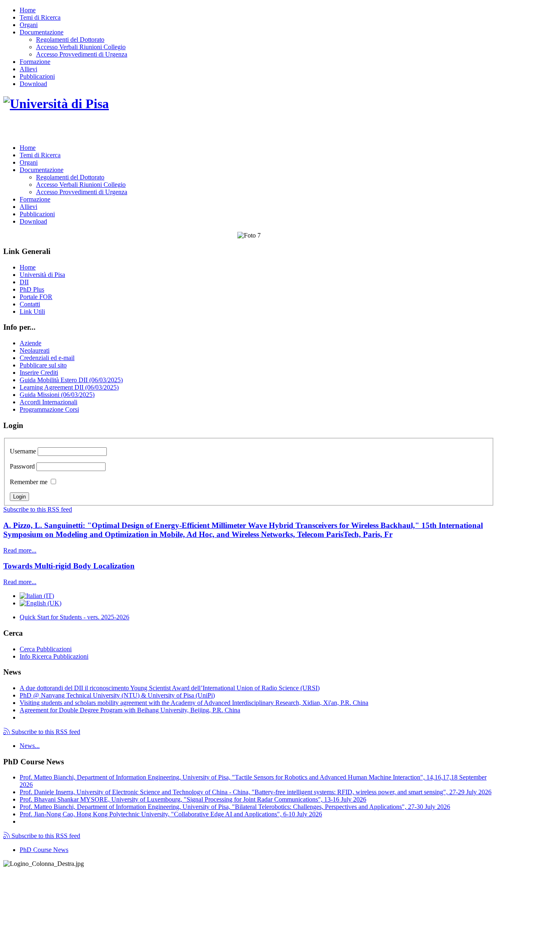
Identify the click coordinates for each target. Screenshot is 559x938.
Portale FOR (36, 296)
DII (24, 282)
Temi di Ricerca (40, 17)
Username (23, 451)
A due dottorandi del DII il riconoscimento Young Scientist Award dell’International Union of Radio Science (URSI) (170, 687)
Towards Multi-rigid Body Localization (69, 566)
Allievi (28, 69)
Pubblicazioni (37, 76)
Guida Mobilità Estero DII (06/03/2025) (71, 379)
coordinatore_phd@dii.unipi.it (455, 920)
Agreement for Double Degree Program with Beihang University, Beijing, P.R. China (130, 710)
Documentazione (41, 32)
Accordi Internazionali (48, 402)
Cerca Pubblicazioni (46, 649)
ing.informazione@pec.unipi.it (58, 884)
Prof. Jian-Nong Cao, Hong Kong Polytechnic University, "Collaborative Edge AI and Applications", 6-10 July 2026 (171, 814)
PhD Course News (44, 849)
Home (28, 10)
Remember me (28, 481)
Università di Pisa (42, 274)
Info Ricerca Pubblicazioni (54, 656)
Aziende (30, 343)
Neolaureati (35, 350)
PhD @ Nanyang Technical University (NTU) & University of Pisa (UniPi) (117, 695)
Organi (29, 24)
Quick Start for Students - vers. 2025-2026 (74, 617)
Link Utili (32, 311)
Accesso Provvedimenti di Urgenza (81, 54)
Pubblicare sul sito (43, 365)
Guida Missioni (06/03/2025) (57, 394)
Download (33, 83)
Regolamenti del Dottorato (70, 39)
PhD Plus (32, 289)
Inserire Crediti (39, 372)
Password (22, 466)
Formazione (35, 61)
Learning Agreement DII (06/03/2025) (69, 387)
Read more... (19, 550)
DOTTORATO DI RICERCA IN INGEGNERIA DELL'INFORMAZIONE (130, 129)
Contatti (30, 304)
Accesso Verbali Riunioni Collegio (81, 46)
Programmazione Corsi (49, 409)
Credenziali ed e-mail (47, 357)
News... (30, 745)
